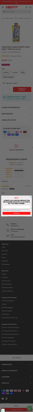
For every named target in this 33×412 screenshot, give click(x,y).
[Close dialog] (30, 197)
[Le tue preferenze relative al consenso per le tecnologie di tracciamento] (3, 410)
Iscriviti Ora (16, 213)
